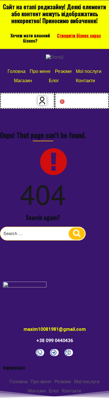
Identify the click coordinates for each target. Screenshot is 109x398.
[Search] (77, 234)
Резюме (63, 71)
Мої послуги (88, 71)
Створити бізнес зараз (79, 35)
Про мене (40, 71)
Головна (17, 71)
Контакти (85, 80)
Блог (54, 80)
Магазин (23, 80)
